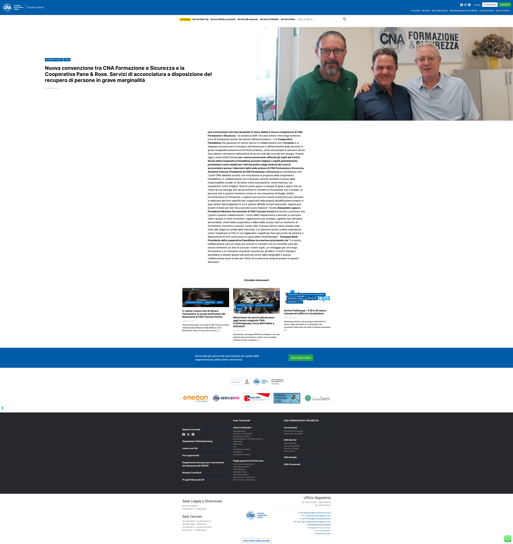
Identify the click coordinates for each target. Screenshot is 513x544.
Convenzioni (490, 4)
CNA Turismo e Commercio (244, 480)
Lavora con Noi (190, 448)
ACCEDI (477, 5)
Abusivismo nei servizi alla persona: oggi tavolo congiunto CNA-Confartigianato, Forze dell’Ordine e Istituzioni (254, 322)
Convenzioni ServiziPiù (293, 433)
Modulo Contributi (191, 472)
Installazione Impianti (241, 449)
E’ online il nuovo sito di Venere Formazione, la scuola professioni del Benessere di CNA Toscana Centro (203, 314)
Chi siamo (415, 11)
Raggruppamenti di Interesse (464, 11)
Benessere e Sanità (54, 60)
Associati (504, 4)
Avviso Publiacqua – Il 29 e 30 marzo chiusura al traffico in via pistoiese (305, 312)
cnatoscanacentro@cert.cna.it (318, 516)
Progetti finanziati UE (193, 479)
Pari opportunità (190, 455)
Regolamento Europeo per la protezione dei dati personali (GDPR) (203, 464)
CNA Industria (239, 469)
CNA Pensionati (486, 11)
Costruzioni (311, 298)
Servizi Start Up (200, 19)
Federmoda (292, 302)
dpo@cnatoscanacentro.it (320, 519)
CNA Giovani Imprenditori (243, 464)
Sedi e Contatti (503, 11)
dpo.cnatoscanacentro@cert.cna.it (316, 522)
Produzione (238, 452)
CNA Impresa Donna (241, 467)
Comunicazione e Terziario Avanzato (248, 439)
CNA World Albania (241, 474)
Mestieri (426, 11)
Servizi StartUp (290, 443)
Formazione (210, 302)
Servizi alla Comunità (241, 454)
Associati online (301, 357)
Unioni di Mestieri (242, 427)
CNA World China (240, 472)
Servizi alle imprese (248, 19)
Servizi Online (288, 19)
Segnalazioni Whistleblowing (197, 441)
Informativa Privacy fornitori (319, 528)
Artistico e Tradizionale (314, 294)
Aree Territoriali (440, 11)
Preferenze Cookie (323, 534)
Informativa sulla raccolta (256, 540)
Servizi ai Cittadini (269, 19)
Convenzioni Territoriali (293, 431)
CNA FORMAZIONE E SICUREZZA (301, 420)
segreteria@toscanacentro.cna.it (317, 513)
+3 (301, 302)
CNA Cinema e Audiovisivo (244, 477)
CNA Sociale (290, 457)
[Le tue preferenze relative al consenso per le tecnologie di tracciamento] (2, 408)
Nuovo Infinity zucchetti (223, 19)
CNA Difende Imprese (264, 305)
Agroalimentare (294, 294)
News (67, 60)
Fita (234, 447)
